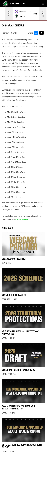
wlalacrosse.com (22, 219)
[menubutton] (42, 3)
